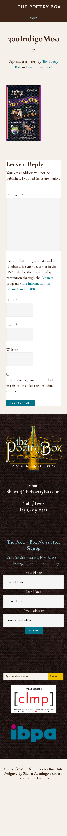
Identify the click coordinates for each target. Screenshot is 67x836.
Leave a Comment (39, 67)
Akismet (47, 278)
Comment (14, 195)
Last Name (33, 591)
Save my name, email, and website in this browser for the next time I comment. (31, 385)
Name (11, 300)
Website (12, 349)
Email (11, 325)
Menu (33, 18)
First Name (33, 572)
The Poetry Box (39, 7)
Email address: (33, 611)
